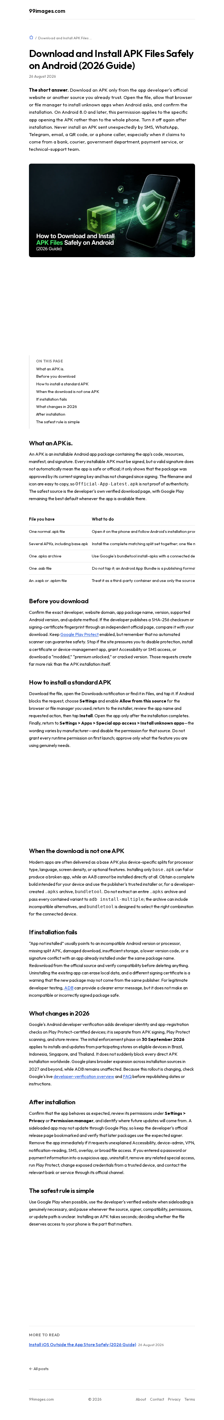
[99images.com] (31, 37)
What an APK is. (50, 368)
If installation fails (51, 399)
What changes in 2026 (56, 406)
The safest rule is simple (58, 421)
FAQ (127, 1076)
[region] (112, 550)
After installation (50, 414)
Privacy (174, 1399)
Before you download (55, 376)
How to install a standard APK (62, 383)
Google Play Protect (79, 634)
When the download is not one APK (67, 391)
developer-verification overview (84, 1076)
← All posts (39, 1368)
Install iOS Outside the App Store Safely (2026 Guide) (82, 1344)
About (141, 1399)
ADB (68, 987)
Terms (189, 1399)
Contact (157, 1399)
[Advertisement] (112, 306)
